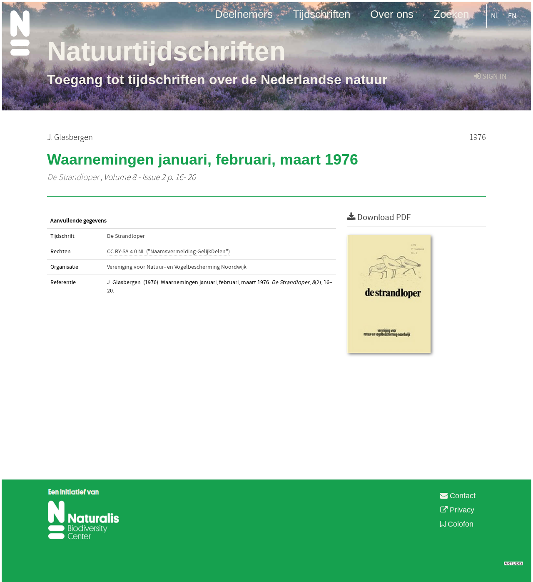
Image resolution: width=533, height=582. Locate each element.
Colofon (459, 524)
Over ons (391, 14)
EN (512, 16)
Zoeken (451, 14)
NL (495, 16)
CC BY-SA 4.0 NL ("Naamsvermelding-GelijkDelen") (168, 251)
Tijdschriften (321, 14)
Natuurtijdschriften (166, 51)
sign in (494, 76)
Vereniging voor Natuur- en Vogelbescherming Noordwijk (177, 267)
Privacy (461, 510)
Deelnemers (244, 14)
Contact (462, 496)
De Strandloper (73, 177)
